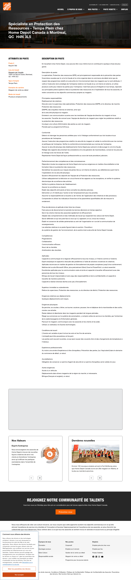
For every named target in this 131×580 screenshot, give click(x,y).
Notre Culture (43, 552)
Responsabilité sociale (46, 556)
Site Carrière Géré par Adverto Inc (70, 574)
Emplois (124, 9)
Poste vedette (109, 9)
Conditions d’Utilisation (58, 572)
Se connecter (103, 4)
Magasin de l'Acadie (15, 72)
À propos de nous (75, 9)
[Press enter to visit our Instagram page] (99, 556)
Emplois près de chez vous (101, 545)
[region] (19, 555)
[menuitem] (61, 9)
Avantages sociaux (45, 549)
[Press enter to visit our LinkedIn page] (96, 556)
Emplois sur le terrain (72, 549)
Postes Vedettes (97, 552)
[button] (31, 478)
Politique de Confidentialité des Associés (98, 572)
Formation (42, 545)
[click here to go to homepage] (7, 6)
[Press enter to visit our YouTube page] (102, 556)
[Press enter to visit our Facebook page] (93, 556)
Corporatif (69, 545)
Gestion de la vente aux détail (75, 552)
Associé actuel (115, 4)
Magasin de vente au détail (74, 556)
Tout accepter (19, 574)
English (124, 4)
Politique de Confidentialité (75, 572)
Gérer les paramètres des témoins (19, 569)
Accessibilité (93, 4)
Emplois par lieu (97, 549)
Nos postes (93, 9)
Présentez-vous (65, 512)
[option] (35, 455)
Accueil (60, 9)
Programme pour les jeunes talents (77, 560)
